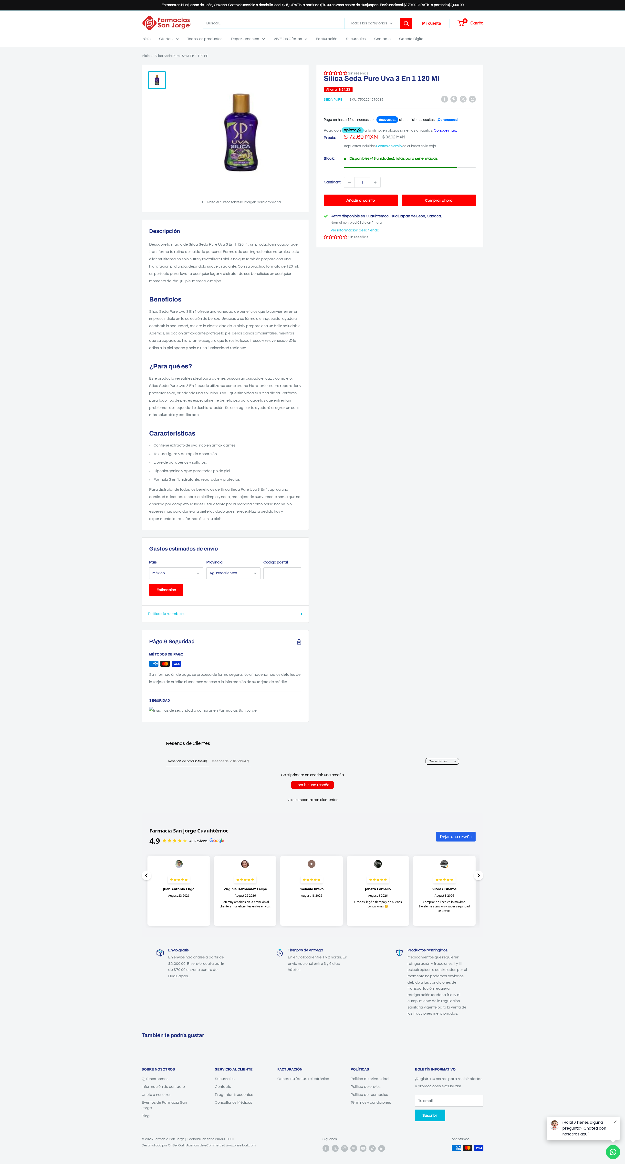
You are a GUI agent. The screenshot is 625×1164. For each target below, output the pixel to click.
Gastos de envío (389, 146)
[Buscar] (406, 23)
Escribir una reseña (312, 785)
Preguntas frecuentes (234, 1095)
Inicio (146, 39)
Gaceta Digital (411, 39)
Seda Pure (333, 99)
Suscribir (430, 1115)
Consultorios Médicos (233, 1102)
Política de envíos (366, 1087)
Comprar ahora (439, 200)
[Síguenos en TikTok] (372, 1148)
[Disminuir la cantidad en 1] (349, 182)
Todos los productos (204, 39)
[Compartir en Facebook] (444, 99)
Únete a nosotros (156, 1095)
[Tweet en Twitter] (463, 99)
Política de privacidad (370, 1079)
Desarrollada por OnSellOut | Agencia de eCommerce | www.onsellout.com (199, 1145)
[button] (335, 237)
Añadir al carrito (360, 200)
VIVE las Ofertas (288, 39)
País (153, 562)
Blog (146, 1116)
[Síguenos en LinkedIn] (381, 1148)
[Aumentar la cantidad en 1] (375, 182)
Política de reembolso (167, 614)
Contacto (382, 39)
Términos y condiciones (371, 1102)
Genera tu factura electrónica (303, 1079)
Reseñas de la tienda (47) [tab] (230, 761)
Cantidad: (332, 182)
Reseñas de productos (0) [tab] (187, 761)
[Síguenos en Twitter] (335, 1148)
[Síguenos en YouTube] (363, 1148)
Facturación (326, 39)
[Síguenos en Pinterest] (353, 1148)
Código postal (275, 562)
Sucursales (356, 39)
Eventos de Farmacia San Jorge (164, 1105)
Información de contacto (163, 1087)
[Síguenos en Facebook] (326, 1148)
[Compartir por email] (472, 99)
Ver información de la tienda (355, 230)
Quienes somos (155, 1079)
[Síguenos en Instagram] (344, 1148)
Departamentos (245, 39)
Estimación (166, 590)
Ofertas (166, 39)
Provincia (214, 562)
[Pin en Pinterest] (453, 99)
